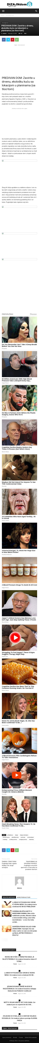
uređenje (5, 839)
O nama (21, 1037)
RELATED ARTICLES (9, 897)
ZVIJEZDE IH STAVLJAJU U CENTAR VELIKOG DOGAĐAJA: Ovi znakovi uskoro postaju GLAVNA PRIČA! (19, 1018)
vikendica (31, 839)
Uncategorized (10, 15)
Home (2, 15)
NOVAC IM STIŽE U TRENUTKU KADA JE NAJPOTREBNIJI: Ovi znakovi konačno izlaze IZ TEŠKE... (19, 959)
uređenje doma (13, 839)
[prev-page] (3, 940)
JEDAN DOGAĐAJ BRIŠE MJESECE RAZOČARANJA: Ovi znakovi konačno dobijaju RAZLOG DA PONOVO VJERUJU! (19, 988)
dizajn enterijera (24, 835)
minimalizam (30, 837)
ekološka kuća (15, 837)
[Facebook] (4, 40)
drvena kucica (6, 837)
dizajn (16, 835)
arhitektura (10, 835)
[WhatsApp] (17, 40)
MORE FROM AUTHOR (23, 897)
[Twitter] (8, 40)
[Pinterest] (12, 40)
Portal (15, 964)
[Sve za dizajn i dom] (19, 4)
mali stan (23, 837)
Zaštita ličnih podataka (31, 1037)
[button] (3, 11)
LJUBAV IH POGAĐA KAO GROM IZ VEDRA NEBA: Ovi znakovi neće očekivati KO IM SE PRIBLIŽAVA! (24, 904)
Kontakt (15, 1037)
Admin (4, 33)
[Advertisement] (19, 59)
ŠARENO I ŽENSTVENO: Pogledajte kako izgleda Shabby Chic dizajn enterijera (9, 864)
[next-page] (6, 940)
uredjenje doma (23, 839)
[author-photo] (19, 885)
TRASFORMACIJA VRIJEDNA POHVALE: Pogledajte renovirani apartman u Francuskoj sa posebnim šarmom (29, 865)
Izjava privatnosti (6, 1037)
